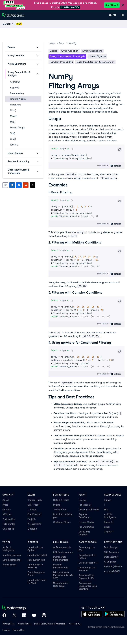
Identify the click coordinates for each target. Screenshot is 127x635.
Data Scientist (111, 557)
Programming (9, 564)
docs (61, 43)
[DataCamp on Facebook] (4, 615)
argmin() (14, 87)
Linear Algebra (97, 56)
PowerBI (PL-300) (113, 566)
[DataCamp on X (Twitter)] (14, 615)
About (5, 500)
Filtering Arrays (18, 99)
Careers (6, 509)
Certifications (35, 514)
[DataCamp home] (24, 608)
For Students (85, 505)
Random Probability (61, 61)
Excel (107, 527)
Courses (32, 509)
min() (12, 122)
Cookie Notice (24, 624)
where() (14, 144)
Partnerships (8, 519)
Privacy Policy (8, 624)
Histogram (15, 104)
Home (52, 43)
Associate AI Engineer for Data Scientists (88, 586)
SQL (106, 509)
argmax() (15, 82)
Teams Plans (59, 509)
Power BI (108, 522)
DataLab (32, 529)
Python (107, 500)
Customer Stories (62, 522)
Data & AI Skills (61, 500)
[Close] (123, 5)
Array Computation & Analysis (67, 56)
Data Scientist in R (88, 563)
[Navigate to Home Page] (13, 15)
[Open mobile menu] (123, 15)
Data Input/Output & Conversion (95, 61)
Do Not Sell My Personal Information (49, 624)
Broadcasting (17, 93)
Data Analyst (111, 547)
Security (6, 630)
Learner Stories (86, 522)
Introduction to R (36, 560)
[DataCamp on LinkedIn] (24, 615)
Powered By (104, 166)
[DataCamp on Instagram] (44, 615)
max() (13, 110)
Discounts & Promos (89, 509)
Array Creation (69, 50)
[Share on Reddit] (25, 185)
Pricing (56, 505)
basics (53, 50)
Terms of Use (18, 630)
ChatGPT (109, 531)
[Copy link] (5, 185)
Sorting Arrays (17, 127)
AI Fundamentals (62, 547)
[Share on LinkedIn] (12, 185)
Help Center (8, 524)
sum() (13, 139)
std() (12, 133)
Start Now (110, 5)
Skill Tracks (33, 505)
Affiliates (7, 514)
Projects (32, 519)
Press (5, 505)
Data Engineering (11, 560)
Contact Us (8, 529)
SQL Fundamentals (63, 552)
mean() (14, 116)
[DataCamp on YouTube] (34, 615)
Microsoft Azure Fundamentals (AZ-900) (63, 575)
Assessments (34, 524)
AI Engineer (110, 561)
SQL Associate (111, 552)
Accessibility (74, 624)
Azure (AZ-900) (112, 571)
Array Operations (92, 50)
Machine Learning (11, 555)
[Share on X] (32, 185)
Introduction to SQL (37, 555)
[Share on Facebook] (19, 185)
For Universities (86, 527)
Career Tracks (35, 500)
